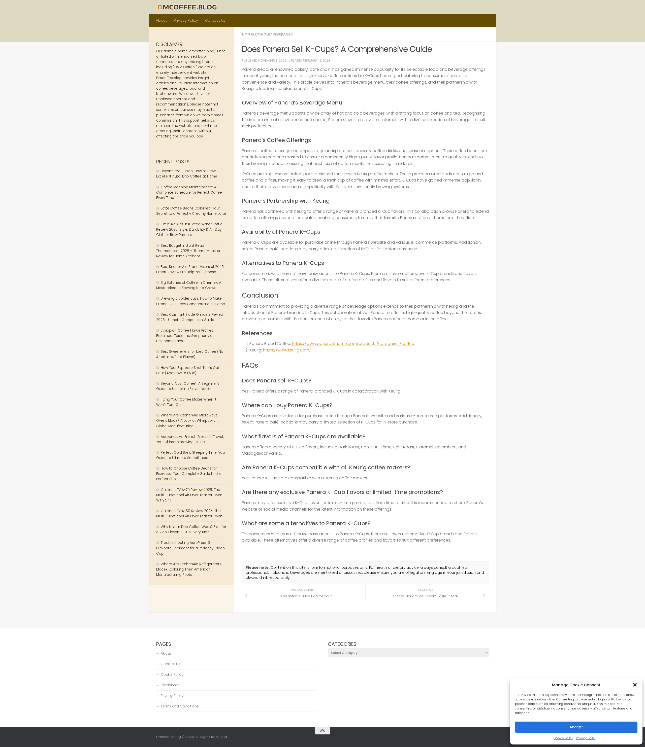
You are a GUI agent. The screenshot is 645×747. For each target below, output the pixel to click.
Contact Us (215, 20)
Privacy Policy (586, 738)
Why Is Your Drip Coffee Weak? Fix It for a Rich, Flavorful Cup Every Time (191, 529)
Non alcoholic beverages (267, 34)
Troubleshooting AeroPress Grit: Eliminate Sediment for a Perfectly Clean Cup (190, 548)
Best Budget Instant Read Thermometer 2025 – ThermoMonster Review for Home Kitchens (188, 251)
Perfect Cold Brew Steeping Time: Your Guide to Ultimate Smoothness (191, 455)
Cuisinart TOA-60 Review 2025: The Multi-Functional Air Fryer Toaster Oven (189, 514)
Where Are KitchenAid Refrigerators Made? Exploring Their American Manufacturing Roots (188, 569)
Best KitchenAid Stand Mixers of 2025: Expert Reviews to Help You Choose (190, 269)
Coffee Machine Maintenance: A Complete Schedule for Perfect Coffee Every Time (189, 192)
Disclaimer (170, 685)
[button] (634, 684)
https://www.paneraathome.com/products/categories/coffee (353, 343)
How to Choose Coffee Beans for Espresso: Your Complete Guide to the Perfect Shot (188, 473)
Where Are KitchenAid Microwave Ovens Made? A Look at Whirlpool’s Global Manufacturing (187, 420)
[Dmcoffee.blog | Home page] (187, 7)
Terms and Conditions (180, 706)
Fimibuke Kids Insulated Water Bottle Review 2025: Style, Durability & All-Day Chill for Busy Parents (189, 229)
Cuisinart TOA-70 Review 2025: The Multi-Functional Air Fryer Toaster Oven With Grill (189, 495)
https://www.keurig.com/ (287, 350)
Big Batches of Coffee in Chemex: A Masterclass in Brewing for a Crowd (188, 285)
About (161, 20)
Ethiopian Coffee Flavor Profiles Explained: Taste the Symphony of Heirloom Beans (184, 335)
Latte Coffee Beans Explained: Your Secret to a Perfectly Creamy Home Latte (191, 211)
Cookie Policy (563, 738)
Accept (576, 727)
